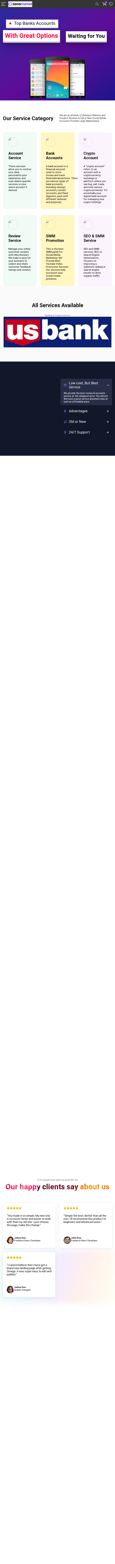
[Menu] (3, 4)
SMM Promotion (55, 238)
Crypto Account (91, 155)
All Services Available (57, 305)
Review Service (14, 238)
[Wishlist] (111, 4)
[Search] (97, 4)
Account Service (15, 155)
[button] (86, 385)
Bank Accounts (54, 155)
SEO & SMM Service (94, 238)
